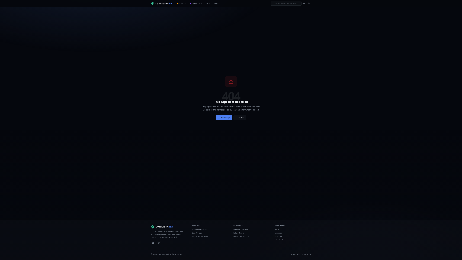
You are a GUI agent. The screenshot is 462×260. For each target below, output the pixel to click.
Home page (225, 117)
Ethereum (196, 3)
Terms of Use (306, 254)
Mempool (217, 3)
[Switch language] (309, 3)
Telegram (278, 236)
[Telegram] (153, 243)
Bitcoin (181, 3)
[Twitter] (159, 243)
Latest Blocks (197, 233)
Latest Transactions (200, 236)
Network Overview (199, 229)
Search (241, 117)
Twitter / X (279, 239)
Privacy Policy (295, 254)
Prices (208, 3)
